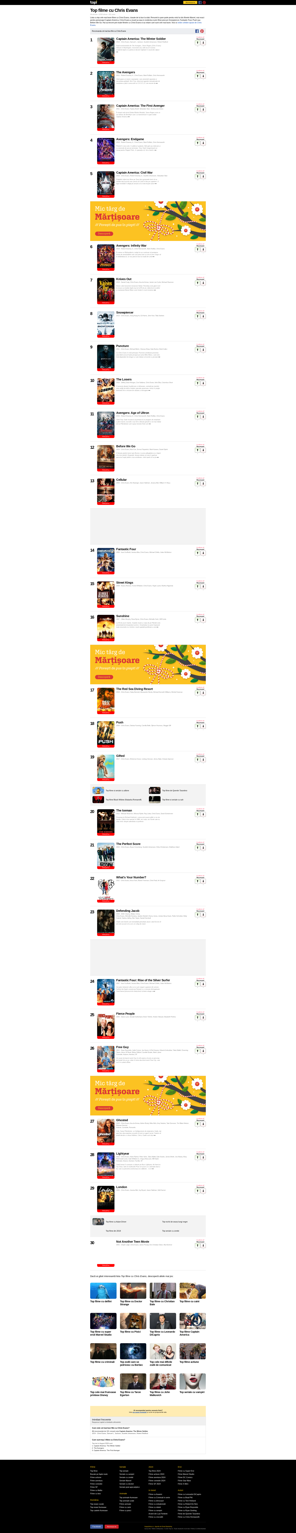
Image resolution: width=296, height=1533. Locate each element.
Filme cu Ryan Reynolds (188, 1507)
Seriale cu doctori (126, 1484)
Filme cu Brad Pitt (185, 1498)
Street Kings (124, 582)
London (121, 1187)
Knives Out (123, 279)
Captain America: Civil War (134, 172)
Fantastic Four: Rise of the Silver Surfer (143, 980)
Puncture (122, 346)
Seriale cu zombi (126, 1477)
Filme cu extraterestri (157, 1504)
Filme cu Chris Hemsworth (189, 1517)
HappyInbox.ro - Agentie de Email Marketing (158, 1526)
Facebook (96, 1527)
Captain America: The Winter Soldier (141, 39)
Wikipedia (160, 1529)
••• (117, 52)
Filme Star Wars (184, 1481)
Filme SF (94, 1487)
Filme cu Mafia (96, 1490)
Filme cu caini (125, 1507)
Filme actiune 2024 (156, 1474)
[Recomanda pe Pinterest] (202, 31)
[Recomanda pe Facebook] (197, 31)
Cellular (121, 479)
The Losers (123, 379)
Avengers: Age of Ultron (132, 413)
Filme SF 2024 (155, 1484)
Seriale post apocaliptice (129, 1487)
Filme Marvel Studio (186, 1474)
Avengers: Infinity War (131, 245)
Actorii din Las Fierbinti (158, 1514)
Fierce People (125, 1013)
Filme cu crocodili (156, 1517)
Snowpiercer (124, 312)
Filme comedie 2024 (157, 1481)
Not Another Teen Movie (132, 1241)
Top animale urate (126, 1501)
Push (119, 722)
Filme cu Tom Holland (187, 1501)
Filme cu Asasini (155, 1494)
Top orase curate (97, 1504)
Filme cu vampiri (155, 1510)
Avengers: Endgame (130, 139)
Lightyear (122, 1153)
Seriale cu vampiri (126, 1474)
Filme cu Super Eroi (186, 1471)
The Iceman (124, 810)
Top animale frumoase (128, 1498)
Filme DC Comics (185, 1477)
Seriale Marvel (125, 1481)
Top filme (94, 1471)
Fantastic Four (126, 549)
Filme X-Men (183, 1484)
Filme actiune (95, 1477)
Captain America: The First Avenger (140, 105)
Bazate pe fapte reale (99, 1474)
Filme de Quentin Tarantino (189, 1514)
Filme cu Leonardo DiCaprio (189, 1494)
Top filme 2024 (155, 1471)
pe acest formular (140, 1412)
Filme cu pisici (125, 1510)
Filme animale (125, 1504)
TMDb (153, 1529)
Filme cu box (95, 1494)
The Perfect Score (128, 844)
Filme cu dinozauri (156, 1501)
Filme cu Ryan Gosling (187, 1510)
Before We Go (125, 446)
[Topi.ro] (93, 2)
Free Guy (122, 1047)
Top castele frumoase (99, 1510)
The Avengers (125, 72)
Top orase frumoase (98, 1507)
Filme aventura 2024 (157, 1477)
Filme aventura (96, 1481)
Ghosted (122, 1120)
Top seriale (123, 1471)
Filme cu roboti (155, 1507)
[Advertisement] (148, 526)
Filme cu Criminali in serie (159, 1498)
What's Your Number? (131, 877)
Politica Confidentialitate (198, 1529)
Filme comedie (96, 1484)
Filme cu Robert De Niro (188, 1504)
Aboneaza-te (190, 2)
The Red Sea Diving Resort (134, 689)
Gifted (120, 756)
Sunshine (122, 616)
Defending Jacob (127, 910)
